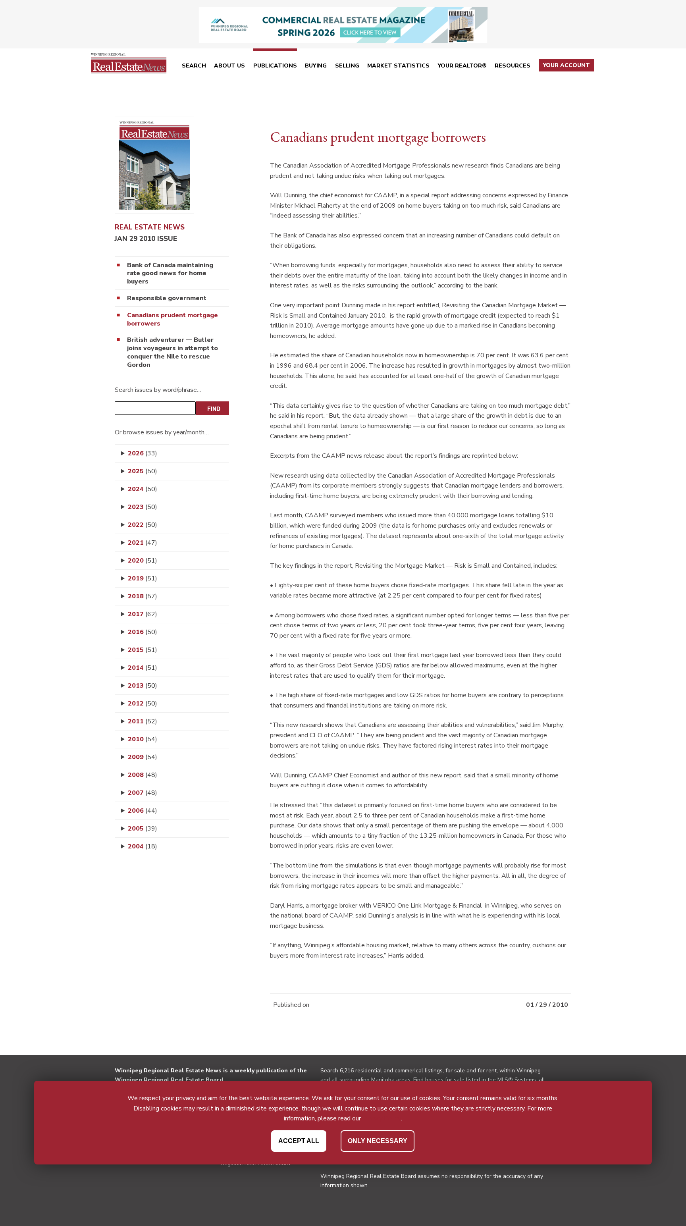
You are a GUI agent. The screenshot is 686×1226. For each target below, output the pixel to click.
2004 (142, 846)
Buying (316, 65)
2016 (142, 632)
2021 (142, 542)
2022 (142, 524)
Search (194, 65)
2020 (142, 560)
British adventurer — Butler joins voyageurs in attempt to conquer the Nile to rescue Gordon (172, 352)
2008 (142, 775)
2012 (142, 703)
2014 (142, 667)
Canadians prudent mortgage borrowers (172, 319)
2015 (142, 650)
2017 (142, 614)
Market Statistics (398, 65)
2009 (142, 757)
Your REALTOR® (462, 65)
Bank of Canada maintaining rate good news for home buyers (170, 273)
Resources (512, 65)
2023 (142, 507)
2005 (142, 828)
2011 (142, 721)
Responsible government (166, 298)
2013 (142, 685)
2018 (142, 596)
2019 (142, 578)
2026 (142, 453)
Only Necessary (377, 1140)
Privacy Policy (381, 1118)
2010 (142, 739)
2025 (142, 471)
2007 (142, 792)
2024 (142, 489)
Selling (347, 65)
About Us (229, 65)
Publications (275, 65)
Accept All (298, 1140)
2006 (142, 810)
